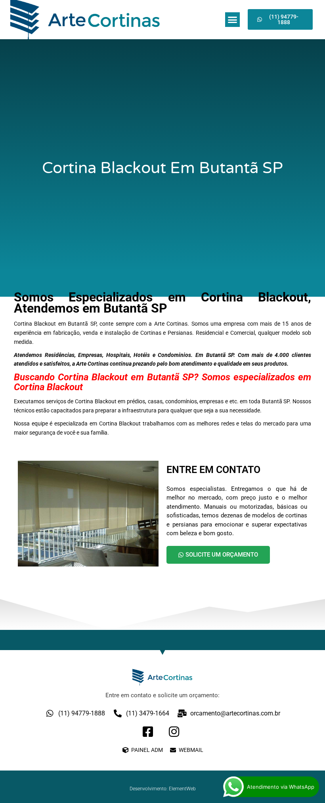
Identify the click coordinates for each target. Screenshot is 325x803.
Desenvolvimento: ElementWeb (163, 789)
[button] (232, 19)
